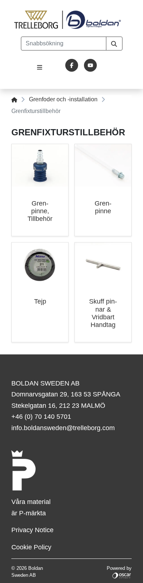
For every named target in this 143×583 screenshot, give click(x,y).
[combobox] (63, 43)
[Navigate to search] (114, 43)
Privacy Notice (32, 530)
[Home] (14, 99)
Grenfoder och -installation (63, 99)
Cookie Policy (31, 547)
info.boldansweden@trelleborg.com (63, 428)
